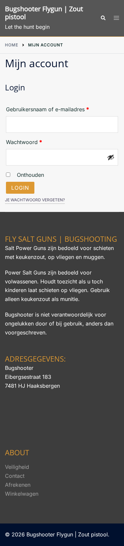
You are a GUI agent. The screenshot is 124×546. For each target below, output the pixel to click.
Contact (14, 475)
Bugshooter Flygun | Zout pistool (44, 12)
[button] (102, 18)
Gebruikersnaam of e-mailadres (55, 109)
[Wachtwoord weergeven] (110, 157)
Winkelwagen (21, 493)
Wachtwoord (32, 141)
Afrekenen (17, 484)
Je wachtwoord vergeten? (35, 199)
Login (20, 187)
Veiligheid (17, 467)
